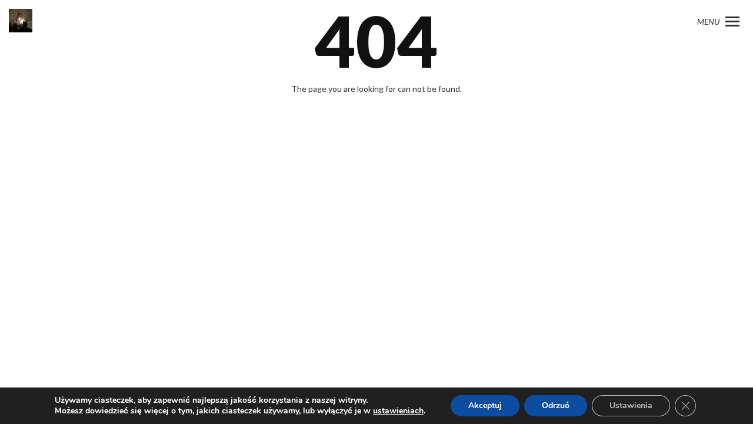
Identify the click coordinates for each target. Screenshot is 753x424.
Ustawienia (630, 405)
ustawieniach (398, 411)
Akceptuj (485, 405)
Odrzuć (555, 405)
